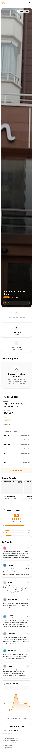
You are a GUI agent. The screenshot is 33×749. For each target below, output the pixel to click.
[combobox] (16, 687)
